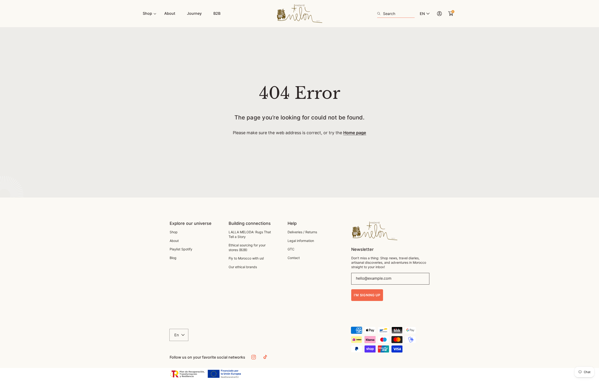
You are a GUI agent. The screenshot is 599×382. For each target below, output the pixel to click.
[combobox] (396, 13)
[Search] (380, 13)
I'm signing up (367, 295)
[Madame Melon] (299, 14)
